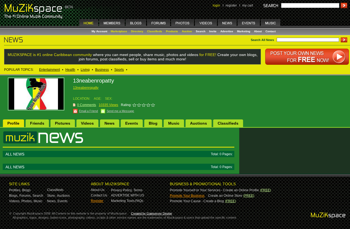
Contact (271, 31)
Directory (137, 31)
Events (131, 123)
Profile (13, 123)
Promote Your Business (187, 196)
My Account (100, 31)
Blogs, (13, 196)
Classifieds (154, 31)
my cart (247, 5)
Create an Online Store (225, 196)
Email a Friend (88, 111)
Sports (119, 70)
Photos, (27, 201)
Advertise (226, 31)
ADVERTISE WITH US (127, 195)
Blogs (26, 190)
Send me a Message (120, 111)
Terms (137, 190)
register (231, 5)
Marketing (243, 31)
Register (97, 201)
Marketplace (119, 31)
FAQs (139, 201)
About (258, 31)
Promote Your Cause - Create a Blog (197, 201)
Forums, (25, 196)
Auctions (198, 123)
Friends (37, 123)
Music (173, 123)
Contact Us (99, 195)
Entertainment (49, 70)
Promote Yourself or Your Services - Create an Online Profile (214, 190)
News (109, 123)
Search (200, 31)
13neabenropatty (85, 88)
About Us (97, 190)
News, (51, 201)
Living (85, 70)
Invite (213, 31)
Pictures (62, 123)
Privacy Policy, (121, 190)
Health (70, 70)
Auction (187, 31)
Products (172, 31)
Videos (87, 123)
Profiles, (15, 190)
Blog (153, 123)
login (216, 5)
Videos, (14, 201)
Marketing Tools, (123, 201)
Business (102, 70)
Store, (51, 196)
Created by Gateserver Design (151, 213)
